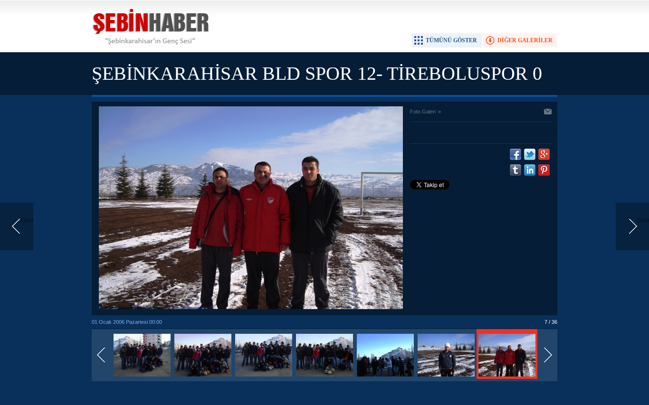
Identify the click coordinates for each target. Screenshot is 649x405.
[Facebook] (515, 154)
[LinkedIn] (529, 170)
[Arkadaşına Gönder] (548, 112)
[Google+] (544, 154)
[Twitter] (529, 154)
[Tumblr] (515, 170)
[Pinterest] (544, 170)
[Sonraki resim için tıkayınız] (251, 307)
